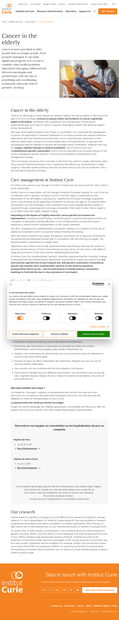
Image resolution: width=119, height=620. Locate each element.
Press (114, 606)
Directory (62, 4)
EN (113, 4)
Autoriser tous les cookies (93, 334)
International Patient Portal (78, 4)
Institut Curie (23, 4)
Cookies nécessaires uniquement (25, 334)
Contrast (96, 4)
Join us (80, 606)
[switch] (46, 318)
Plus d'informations (27, 449)
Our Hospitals (35, 4)
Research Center (49, 4)
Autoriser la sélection (59, 334)
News (89, 606)
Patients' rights (101, 606)
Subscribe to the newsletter (99, 590)
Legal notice (94, 611)
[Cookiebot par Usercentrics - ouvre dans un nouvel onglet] (94, 284)
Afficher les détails (98, 327)
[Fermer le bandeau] (109, 284)
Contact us (57, 606)
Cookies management (78, 611)
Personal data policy (109, 611)
